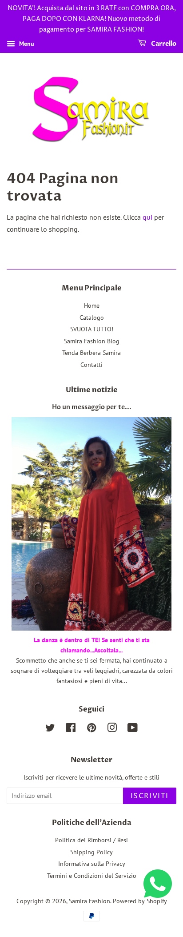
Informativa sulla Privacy (91, 864)
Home (91, 306)
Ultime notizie (92, 390)
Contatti (91, 365)
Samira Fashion (89, 901)
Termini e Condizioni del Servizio (91, 876)
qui (147, 217)
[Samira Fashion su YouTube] (132, 729)
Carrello (163, 44)
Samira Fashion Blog (91, 341)
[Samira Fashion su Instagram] (112, 729)
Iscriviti (150, 796)
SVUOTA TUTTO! (91, 329)
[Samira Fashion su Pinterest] (91, 729)
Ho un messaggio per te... (91, 407)
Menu (25, 44)
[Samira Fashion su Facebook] (71, 729)
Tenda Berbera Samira (91, 353)
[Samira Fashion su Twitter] (50, 729)
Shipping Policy (91, 852)
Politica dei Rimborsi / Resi (91, 840)
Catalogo (92, 318)
